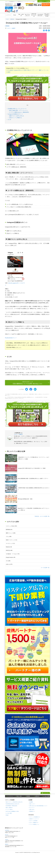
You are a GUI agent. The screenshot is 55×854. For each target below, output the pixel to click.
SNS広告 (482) (9, 550)
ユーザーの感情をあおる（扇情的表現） (19, 112)
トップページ (8, 15)
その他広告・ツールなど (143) (12, 553)
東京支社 (6, 834)
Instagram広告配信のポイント (15, 114)
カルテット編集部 (11, 28)
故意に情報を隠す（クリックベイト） (19, 110)
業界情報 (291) (9, 529)
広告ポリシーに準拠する (15, 117)
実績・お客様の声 (21, 15)
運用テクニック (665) (10, 533)
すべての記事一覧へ (45, 567)
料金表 (14, 15)
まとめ (9, 119)
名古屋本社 (7, 830)
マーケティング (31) (10, 543)
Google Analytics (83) (10, 557)
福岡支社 (6, 844)
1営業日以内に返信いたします (27, 383)
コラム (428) (8, 536)
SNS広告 (12, 19)
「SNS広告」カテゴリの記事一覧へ (42, 516)
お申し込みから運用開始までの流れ (46, 15)
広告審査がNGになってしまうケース (17, 108)
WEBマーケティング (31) (11, 540)
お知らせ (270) (9, 564)
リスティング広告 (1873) (11, 526)
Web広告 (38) (9, 547)
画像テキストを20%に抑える (16, 116)
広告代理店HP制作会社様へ (40, 15)
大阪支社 (6, 839)
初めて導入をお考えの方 (27, 15)
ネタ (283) (8, 560)
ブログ (7, 19)
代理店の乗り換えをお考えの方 (34, 15)
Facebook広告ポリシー (11, 338)
